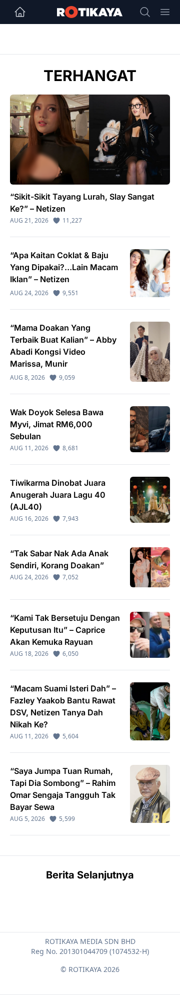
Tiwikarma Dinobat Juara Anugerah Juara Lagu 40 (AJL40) (58, 495)
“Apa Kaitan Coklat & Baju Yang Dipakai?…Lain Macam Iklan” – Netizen (64, 267)
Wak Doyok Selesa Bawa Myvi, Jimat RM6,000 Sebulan (57, 424)
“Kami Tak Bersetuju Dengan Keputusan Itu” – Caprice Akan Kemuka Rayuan (65, 630)
